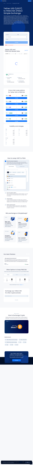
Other (25, 274)
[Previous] (26, 254)
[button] (16, 175)
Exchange (16, 360)
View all (21, 284)
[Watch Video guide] (16, 327)
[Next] (28, 254)
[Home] (3, 1)
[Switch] (26, 37)
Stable (17, 274)
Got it (27, 462)
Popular (8, 274)
